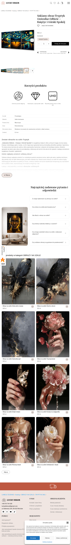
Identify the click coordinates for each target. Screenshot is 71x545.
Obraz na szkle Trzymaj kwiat (46, 359)
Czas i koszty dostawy (57, 506)
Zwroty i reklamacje (56, 512)
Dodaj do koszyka (60, 44)
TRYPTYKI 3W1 (34, 10)
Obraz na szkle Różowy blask (12, 464)
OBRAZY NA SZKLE (23, 10)
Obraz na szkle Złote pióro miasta (13, 306)
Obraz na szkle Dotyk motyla (11, 412)
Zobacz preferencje (61, 538)
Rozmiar (40, 36)
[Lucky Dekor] (3, 3)
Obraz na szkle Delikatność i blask (47, 464)
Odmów (47, 538)
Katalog (14, 10)
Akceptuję (33, 538)
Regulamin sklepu (7, 523)
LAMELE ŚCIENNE (6, 10)
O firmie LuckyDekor (35, 506)
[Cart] (62, 3)
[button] (67, 523)
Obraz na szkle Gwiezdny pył (11, 359)
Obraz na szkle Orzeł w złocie (46, 306)
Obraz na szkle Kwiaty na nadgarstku (48, 412)
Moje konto (32, 520)
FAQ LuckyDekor (34, 509)
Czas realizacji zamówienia (58, 509)
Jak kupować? (6, 520)
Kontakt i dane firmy (35, 502)
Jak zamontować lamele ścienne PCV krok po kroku (13, 530)
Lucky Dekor (12, 3)
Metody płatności (55, 502)
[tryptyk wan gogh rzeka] (18, 40)
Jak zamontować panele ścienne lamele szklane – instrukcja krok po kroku (14, 535)
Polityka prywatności (47, 542)
